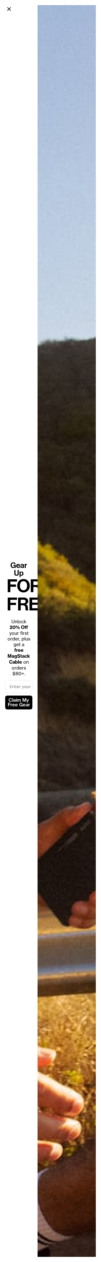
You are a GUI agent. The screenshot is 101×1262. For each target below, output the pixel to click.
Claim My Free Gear (19, 702)
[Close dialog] (9, 9)
